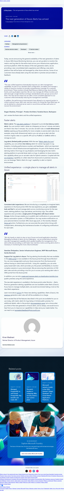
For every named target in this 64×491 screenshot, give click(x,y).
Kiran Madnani (10, 21)
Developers (23, 49)
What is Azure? (3, 474)
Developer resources (50, 479)
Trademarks (46, 488)
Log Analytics (8, 158)
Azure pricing (8, 475)
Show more (31, 52)
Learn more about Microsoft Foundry (32, 453)
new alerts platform (23, 124)
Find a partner (31, 479)
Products (2, 475)
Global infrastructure (23, 474)
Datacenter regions (33, 474)
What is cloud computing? (37, 480)
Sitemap (14, 488)
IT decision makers (33, 49)
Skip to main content (5, 0)
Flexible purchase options (27, 475)
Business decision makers (11, 49)
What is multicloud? (48, 480)
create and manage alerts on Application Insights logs (39, 276)
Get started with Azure (12, 474)
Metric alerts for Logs (46, 141)
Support (23, 477)
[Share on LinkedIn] (18, 36)
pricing (19, 293)
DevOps (7, 44)
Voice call (7, 223)
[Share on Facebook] (12, 36)
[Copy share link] (9, 36)
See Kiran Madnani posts (8, 344)
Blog (44, 479)
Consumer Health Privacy (6, 488)
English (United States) (5, 484)
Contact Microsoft (21, 488)
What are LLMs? (27, 482)
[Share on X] (15, 36)
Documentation (39, 479)
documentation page (38, 303)
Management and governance (19, 44)
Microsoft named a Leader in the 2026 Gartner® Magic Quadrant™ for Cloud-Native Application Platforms (48, 392)
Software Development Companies (8, 479)
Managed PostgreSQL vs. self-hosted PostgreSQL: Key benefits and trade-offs (16, 394)
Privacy (27, 488)
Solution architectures (15, 477)
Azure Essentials (50, 474)
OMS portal (12, 259)
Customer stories (58, 474)
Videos (29, 480)
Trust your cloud (42, 474)
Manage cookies (33, 488)
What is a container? (36, 482)
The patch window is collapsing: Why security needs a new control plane (32, 394)
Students (57, 479)
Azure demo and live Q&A (31, 477)
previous (7, 295)
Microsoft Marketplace (22, 479)
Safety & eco (53, 488)
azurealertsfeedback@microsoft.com (27, 310)
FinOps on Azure (37, 475)
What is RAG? (44, 482)
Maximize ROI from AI (46, 475)
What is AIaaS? (19, 482)
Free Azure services (15, 475)
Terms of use (41, 488)
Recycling (58, 488)
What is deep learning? (10, 482)
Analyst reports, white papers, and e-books (17, 480)
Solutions (54, 475)
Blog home (8, 10)
